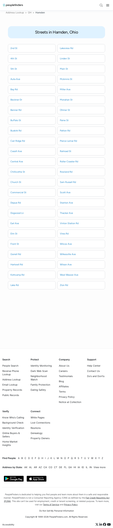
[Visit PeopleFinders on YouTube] (109, 524)
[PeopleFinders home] (13, 5)
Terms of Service (51, 504)
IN (90, 467)
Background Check (13, 422)
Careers (63, 370)
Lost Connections (40, 422)
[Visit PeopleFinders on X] (97, 524)
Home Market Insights (10, 443)
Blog (61, 381)
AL (30, 467)
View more (99, 467)
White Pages (37, 417)
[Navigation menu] (108, 5)
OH (29, 12)
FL (65, 467)
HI (75, 467)
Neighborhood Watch (39, 378)
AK (25, 467)
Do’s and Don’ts (95, 376)
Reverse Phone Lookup (10, 372)
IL (87, 467)
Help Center (93, 365)
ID (83, 467)
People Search (10, 365)
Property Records (12, 389)
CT (55, 467)
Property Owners (40, 438)
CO (50, 467)
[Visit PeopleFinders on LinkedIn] (101, 524)
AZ (40, 467)
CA (45, 467)
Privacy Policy (67, 396)
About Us (64, 365)
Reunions (36, 427)
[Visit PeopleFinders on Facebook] (105, 524)
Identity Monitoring (41, 365)
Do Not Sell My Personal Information (56, 510)
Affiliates (64, 386)
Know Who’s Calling (13, 417)
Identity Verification (13, 427)
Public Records (10, 394)
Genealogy (37, 433)
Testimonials (66, 376)
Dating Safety (38, 389)
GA (70, 467)
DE (60, 467)
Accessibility (8, 524)
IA (79, 467)
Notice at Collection (70, 402)
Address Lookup (15, 12)
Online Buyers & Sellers (11, 435)
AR (35, 467)
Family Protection (40, 384)
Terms (62, 391)
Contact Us (93, 370)
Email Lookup (10, 384)
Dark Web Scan (39, 370)
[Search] (101, 5)
